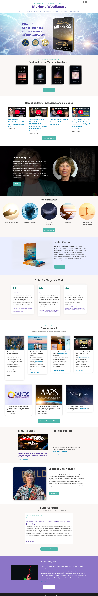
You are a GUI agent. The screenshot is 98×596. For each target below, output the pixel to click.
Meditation (68, 223)
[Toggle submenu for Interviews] (44, 11)
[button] (49, 90)
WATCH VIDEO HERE (12, 378)
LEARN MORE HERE (58, 370)
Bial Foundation (62, 353)
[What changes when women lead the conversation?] (24, 572)
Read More (43, 581)
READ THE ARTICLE (31, 541)
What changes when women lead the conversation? (62, 566)
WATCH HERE (79, 370)
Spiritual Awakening (11, 223)
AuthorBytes (60, 595)
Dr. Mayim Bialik (33, 131)
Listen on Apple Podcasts (59, 454)
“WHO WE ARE (84, 408)
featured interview (84, 357)
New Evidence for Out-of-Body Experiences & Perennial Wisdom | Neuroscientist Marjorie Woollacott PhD (32, 455)
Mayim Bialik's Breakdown (60, 451)
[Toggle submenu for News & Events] (57, 11)
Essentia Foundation (23, 459)
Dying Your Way (76, 128)
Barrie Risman (38, 361)
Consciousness (30, 223)
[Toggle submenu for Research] (34, 11)
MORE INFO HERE (34, 372)
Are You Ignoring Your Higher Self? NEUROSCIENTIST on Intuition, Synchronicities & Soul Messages (38, 124)
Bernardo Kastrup (55, 124)
